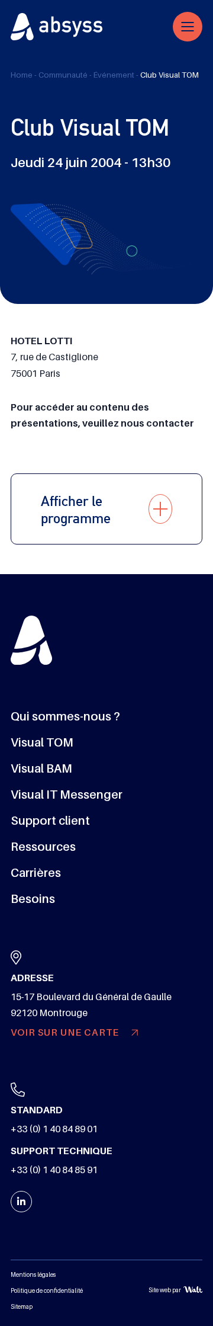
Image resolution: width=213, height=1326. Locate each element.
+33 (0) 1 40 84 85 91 (54, 1170)
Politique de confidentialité (47, 1290)
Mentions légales (33, 1274)
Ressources (43, 846)
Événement (113, 75)
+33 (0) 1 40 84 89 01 (54, 1129)
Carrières (36, 872)
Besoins (33, 898)
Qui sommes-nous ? (65, 716)
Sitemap (22, 1306)
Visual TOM (42, 742)
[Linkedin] (21, 1201)
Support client (50, 820)
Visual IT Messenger (66, 794)
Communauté (63, 75)
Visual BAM (41, 768)
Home (22, 75)
